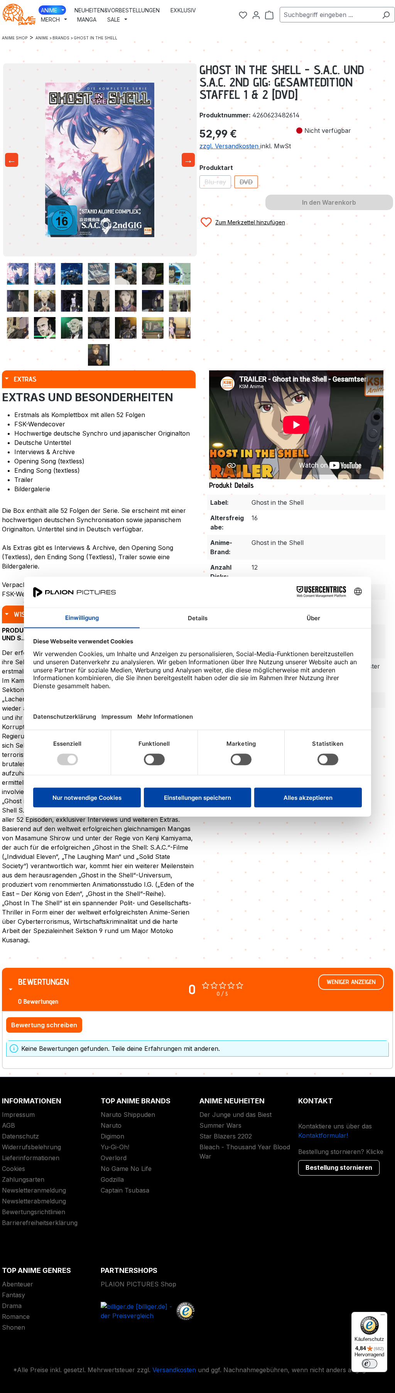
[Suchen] (386, 14)
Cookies (13, 1168)
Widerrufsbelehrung (31, 1147)
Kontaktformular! (323, 1135)
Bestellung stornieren (339, 1167)
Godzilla (112, 1179)
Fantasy (13, 1295)
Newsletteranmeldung (34, 1190)
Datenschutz (20, 1136)
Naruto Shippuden (128, 1114)
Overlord (114, 1158)
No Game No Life (126, 1168)
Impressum (18, 1114)
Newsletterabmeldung (34, 1201)
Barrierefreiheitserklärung (40, 1223)
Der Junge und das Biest (235, 1114)
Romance (16, 1316)
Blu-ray (217, 183)
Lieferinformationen (30, 1158)
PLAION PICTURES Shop (138, 1284)
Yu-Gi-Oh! (115, 1147)
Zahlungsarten (23, 1179)
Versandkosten (174, 1370)
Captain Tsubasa (125, 1190)
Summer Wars (220, 1125)
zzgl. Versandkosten (229, 146)
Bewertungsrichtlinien (33, 1212)
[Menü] (382, 1316)
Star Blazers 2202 (225, 1136)
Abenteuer (17, 1284)
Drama (12, 1306)
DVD (249, 183)
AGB (8, 1125)
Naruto (111, 1125)
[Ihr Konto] (256, 15)
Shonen (13, 1327)
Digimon (112, 1136)
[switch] (369, 1363)
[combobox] (328, 14)
